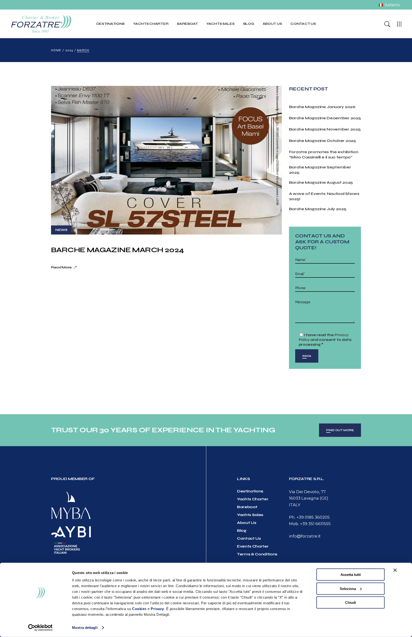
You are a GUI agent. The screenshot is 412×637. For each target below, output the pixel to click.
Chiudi (350, 602)
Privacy (157, 609)
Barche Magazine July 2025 (317, 209)
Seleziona (348, 588)
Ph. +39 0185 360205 (309, 517)
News (61, 230)
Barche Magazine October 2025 (322, 140)
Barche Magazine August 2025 (321, 182)
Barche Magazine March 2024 (117, 249)
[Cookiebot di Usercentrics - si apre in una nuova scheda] (40, 627)
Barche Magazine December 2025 (325, 118)
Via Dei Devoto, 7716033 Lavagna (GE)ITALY (308, 498)
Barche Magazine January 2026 (322, 106)
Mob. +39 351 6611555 (310, 523)
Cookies (139, 609)
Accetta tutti (350, 575)
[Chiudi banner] (395, 570)
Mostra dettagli (85, 628)
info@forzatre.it (305, 536)
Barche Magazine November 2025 (325, 129)
